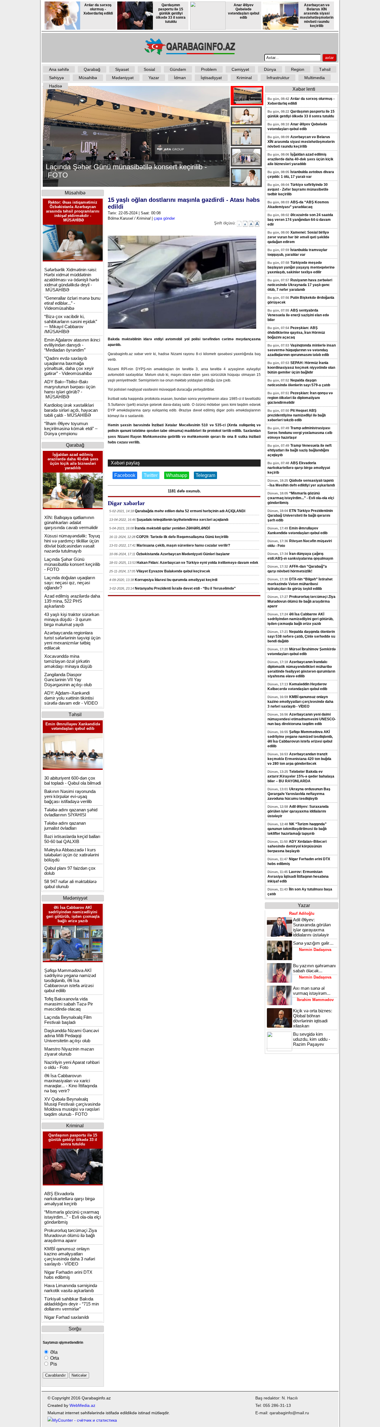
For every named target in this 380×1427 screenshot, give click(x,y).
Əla (53, 1352)
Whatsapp (176, 475)
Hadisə (55, 86)
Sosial (149, 69)
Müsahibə (88, 77)
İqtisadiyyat (211, 77)
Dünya (270, 69)
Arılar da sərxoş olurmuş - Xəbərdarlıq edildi (98, 9)
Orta (54, 1358)
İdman (180, 77)
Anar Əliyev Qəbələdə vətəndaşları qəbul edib (243, 11)
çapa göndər (164, 218)
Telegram (205, 475)
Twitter (151, 475)
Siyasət (122, 69)
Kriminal (244, 77)
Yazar (153, 77)
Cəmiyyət (240, 69)
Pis (53, 1364)
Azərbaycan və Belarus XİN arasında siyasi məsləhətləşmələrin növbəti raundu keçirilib (316, 15)
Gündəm (178, 69)
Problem (209, 69)
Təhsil (324, 69)
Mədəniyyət (123, 77)
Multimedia (314, 77)
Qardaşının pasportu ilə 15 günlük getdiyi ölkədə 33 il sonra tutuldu (171, 13)
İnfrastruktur (278, 77)
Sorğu (75, 1328)
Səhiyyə (56, 77)
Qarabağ (92, 69)
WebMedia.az (82, 1405)
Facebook (124, 475)
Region (297, 69)
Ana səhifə (59, 69)
